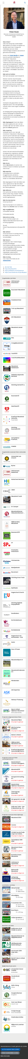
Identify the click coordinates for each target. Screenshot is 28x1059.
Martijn (15, 55)
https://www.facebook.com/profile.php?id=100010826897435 (16, 272)
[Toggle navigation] (3, 2)
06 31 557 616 (8, 267)
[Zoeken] (25, 2)
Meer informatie (5, 1056)
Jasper (22, 55)
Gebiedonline (7, 260)
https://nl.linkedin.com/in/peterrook (14, 270)
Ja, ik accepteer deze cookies (10, 1049)
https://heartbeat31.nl (10, 269)
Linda (11, 55)
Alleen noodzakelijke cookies (10, 1053)
